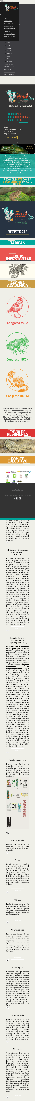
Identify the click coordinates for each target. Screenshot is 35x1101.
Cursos (8, 56)
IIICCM (9, 48)
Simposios (9, 50)
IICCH (8, 45)
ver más (17, 628)
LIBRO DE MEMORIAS (9, 36)
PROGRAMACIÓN (8, 23)
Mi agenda (9, 61)
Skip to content (6, 1)
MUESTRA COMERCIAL (10, 28)
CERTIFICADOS (7, 31)
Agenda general (10, 58)
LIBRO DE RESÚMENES (9, 34)
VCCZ (5, 18)
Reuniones (9, 53)
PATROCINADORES (8, 26)
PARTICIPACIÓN (8, 21)
